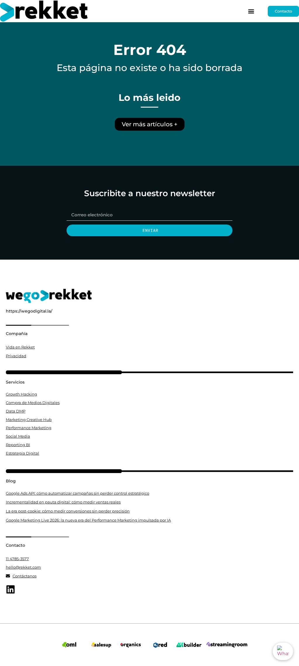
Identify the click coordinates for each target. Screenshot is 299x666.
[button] (251, 11)
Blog (11, 481)
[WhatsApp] (283, 651)
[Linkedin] (10, 589)
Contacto (15, 545)
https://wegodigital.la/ (29, 311)
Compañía (16, 333)
